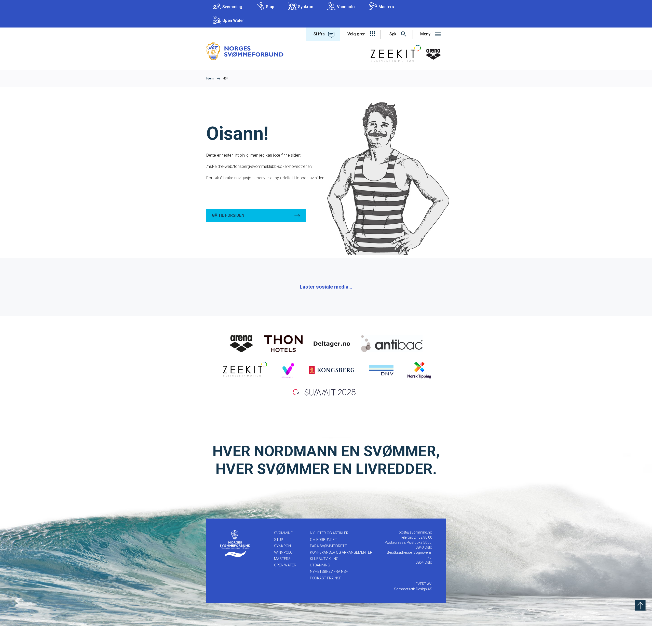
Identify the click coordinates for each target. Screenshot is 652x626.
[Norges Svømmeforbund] (244, 51)
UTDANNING (320, 565)
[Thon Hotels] (283, 343)
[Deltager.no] (332, 343)
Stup (270, 6)
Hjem (210, 78)
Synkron (305, 6)
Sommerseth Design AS (413, 589)
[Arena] (241, 343)
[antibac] (392, 343)
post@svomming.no (415, 532)
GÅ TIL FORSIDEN (228, 215)
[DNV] (381, 370)
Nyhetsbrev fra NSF (329, 571)
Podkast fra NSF (325, 578)
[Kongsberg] (331, 370)
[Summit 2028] (326, 392)
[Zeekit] (244, 370)
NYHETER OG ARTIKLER (329, 533)
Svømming (232, 6)
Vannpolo (346, 6)
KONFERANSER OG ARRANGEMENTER (341, 552)
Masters (386, 6)
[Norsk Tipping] (419, 370)
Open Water (233, 20)
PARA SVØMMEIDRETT (328, 546)
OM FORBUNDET (323, 540)
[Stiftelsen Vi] (287, 370)
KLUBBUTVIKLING (324, 559)
